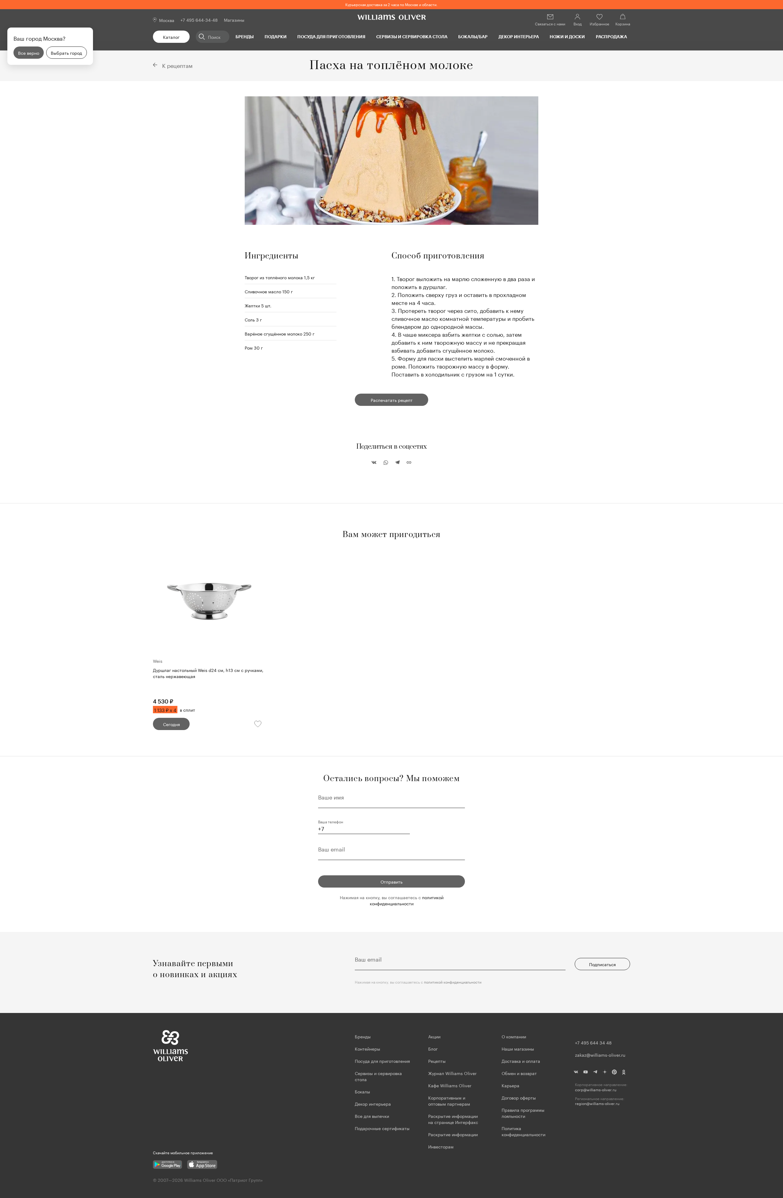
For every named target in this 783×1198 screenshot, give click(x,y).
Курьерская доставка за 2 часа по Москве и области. (391, 4)
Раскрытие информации (453, 1134)
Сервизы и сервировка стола (411, 36)
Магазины (234, 19)
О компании (514, 1036)
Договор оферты (519, 1097)
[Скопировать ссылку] (409, 462)
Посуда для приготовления (331, 36)
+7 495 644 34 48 (593, 1042)
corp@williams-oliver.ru (595, 1089)
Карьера (510, 1085)
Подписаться (602, 964)
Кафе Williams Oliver (449, 1085)
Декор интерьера (519, 36)
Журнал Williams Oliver (452, 1073)
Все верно (28, 52)
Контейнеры (367, 1048)
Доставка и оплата (521, 1060)
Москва (166, 20)
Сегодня (171, 724)
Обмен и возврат (519, 1073)
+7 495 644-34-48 (199, 19)
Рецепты (437, 1060)
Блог (433, 1048)
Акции (434, 1036)
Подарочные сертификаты (382, 1128)
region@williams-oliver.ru (597, 1103)
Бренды (245, 36)
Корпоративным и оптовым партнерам (449, 1100)
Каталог (171, 36)
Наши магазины (518, 1048)
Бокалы (362, 1091)
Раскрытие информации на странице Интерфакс (453, 1118)
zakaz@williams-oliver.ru (600, 1054)
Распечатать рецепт (392, 399)
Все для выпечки (372, 1115)
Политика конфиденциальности (523, 1131)
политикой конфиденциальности (406, 900)
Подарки (276, 36)
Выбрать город (66, 52)
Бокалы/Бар (473, 36)
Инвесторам (441, 1146)
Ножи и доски (567, 36)
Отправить (391, 881)
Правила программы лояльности (523, 1112)
